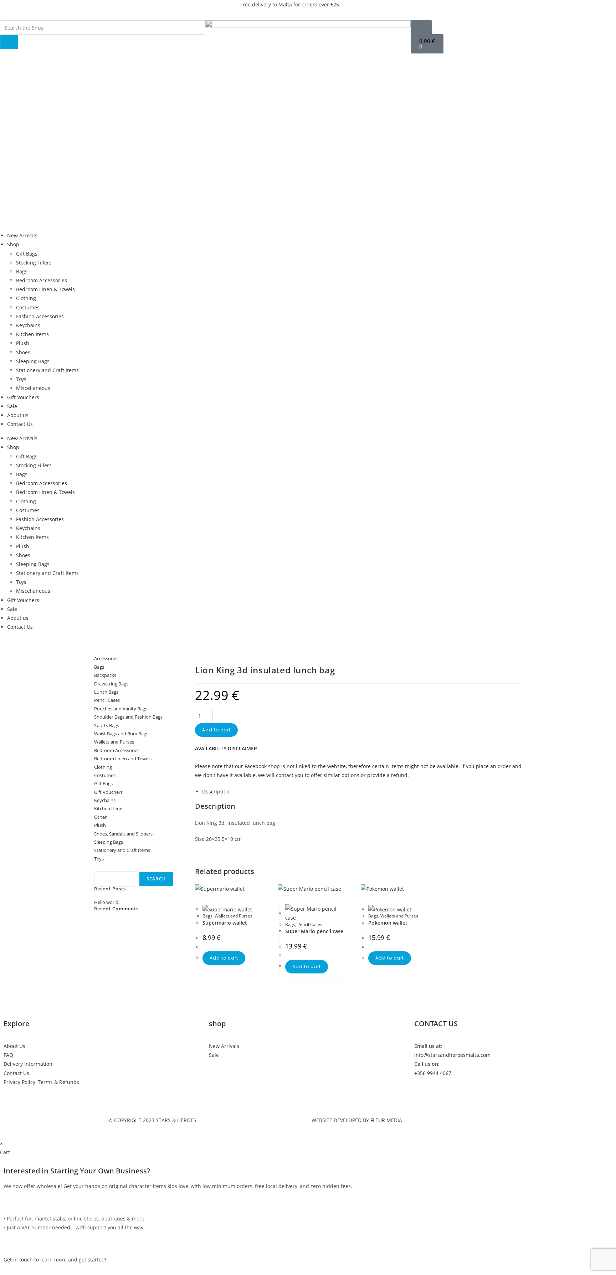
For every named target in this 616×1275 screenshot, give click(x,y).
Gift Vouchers (23, 397)
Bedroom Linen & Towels (45, 289)
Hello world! (106, 902)
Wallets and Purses (233, 916)
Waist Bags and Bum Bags (121, 733)
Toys (21, 379)
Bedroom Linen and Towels (123, 758)
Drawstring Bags (111, 683)
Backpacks (105, 675)
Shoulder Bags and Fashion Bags (128, 717)
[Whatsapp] (423, 9)
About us (18, 415)
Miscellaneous (33, 388)
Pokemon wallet (387, 922)
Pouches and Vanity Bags (120, 708)
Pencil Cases (309, 924)
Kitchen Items (32, 334)
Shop (13, 244)
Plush (22, 343)
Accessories (106, 658)
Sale (12, 406)
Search (102, 867)
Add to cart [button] (224, 958)
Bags (21, 271)
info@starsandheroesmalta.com (452, 1055)
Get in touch (18, 1259)
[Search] (9, 42)
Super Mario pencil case (314, 931)
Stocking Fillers (34, 262)
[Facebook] (423, 1093)
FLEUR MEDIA (386, 1120)
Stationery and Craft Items (47, 370)
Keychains (28, 325)
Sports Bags (106, 725)
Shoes (23, 352)
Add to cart (216, 730)
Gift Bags (26, 253)
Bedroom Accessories (41, 280)
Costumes (28, 307)
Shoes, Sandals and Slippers (123, 834)
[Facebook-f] (385, 9)
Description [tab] (216, 791)
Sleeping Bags (33, 361)
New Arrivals (22, 235)
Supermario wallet (224, 922)
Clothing (26, 298)
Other (100, 817)
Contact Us (20, 424)
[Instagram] (404, 9)
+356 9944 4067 (432, 1073)
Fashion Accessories (40, 316)
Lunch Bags (106, 692)
